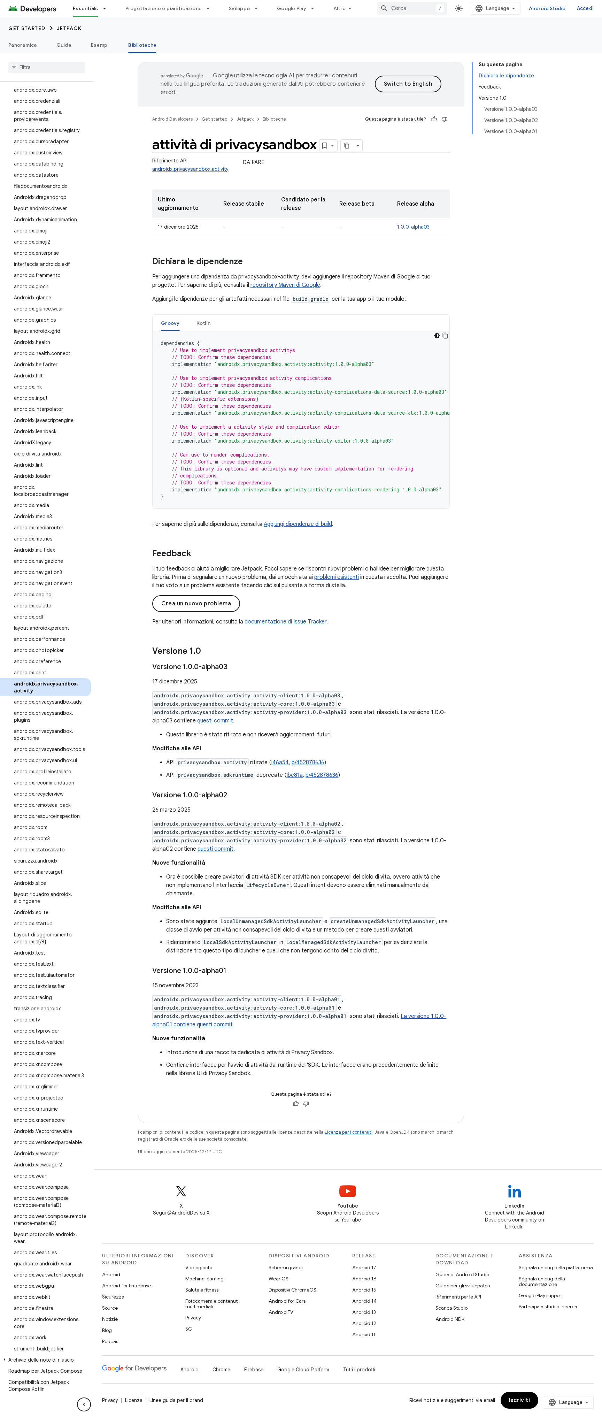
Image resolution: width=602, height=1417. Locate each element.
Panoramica (22, 45)
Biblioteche (142, 45)
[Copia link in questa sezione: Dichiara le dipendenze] (250, 262)
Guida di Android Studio (462, 1274)
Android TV (281, 1312)
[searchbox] (46, 67)
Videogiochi (198, 1267)
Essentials (85, 8)
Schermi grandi (286, 1267)
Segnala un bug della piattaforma (556, 1267)
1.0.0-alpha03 (413, 227)
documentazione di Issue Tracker (285, 621)
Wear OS (278, 1279)
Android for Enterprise (126, 1285)
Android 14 (364, 1301)
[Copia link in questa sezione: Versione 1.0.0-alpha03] (234, 667)
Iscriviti (519, 1400)
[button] (45, 1359)
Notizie (110, 1319)
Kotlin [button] (203, 323)
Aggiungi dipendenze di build (298, 524)
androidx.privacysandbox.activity (190, 169)
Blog (107, 1330)
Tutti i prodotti (359, 1369)
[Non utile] (444, 119)
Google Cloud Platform (303, 1369)
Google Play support (541, 1295)
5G (188, 1329)
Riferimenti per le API (458, 1297)
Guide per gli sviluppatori (462, 1285)
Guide (63, 45)
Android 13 (364, 1312)
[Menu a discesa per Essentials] (107, 8)
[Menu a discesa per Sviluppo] (259, 8)
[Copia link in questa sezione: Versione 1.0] (208, 652)
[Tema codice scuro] (437, 335)
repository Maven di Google (285, 285)
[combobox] (412, 8)
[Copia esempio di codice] (445, 335)
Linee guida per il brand (176, 1400)
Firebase (253, 1369)
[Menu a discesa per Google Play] (315, 8)
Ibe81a (294, 775)
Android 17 (364, 1267)
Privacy (193, 1318)
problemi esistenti (336, 577)
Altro (339, 8)
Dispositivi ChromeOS (292, 1290)
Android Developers (172, 119)
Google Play (291, 8)
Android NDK (449, 1319)
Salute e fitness (201, 1290)
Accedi (585, 8)
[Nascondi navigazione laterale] (84, 1404)
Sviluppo (239, 8)
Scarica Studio (451, 1308)
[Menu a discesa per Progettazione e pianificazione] (211, 8)
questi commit (215, 720)
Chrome (221, 1369)
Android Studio (547, 8)
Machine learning (204, 1279)
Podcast (111, 1341)
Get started (27, 28)
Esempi (100, 45)
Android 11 (364, 1334)
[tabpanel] (301, 419)
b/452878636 (308, 762)
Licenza (133, 1400)
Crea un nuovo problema (196, 603)
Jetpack (69, 28)
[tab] (170, 323)
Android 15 (364, 1290)
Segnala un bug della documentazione (542, 1281)
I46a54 (280, 762)
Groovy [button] (170, 323)
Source (110, 1308)
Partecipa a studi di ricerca (548, 1306)
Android (111, 1274)
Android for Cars (287, 1301)
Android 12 (364, 1323)
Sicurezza (113, 1297)
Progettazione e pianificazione (163, 8)
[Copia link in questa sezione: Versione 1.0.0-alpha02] (234, 795)
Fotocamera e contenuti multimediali (212, 1304)
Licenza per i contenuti (348, 1132)
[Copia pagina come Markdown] (347, 146)
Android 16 (364, 1279)
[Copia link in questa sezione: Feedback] (198, 554)
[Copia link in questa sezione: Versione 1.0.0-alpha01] (233, 971)
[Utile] (434, 119)
